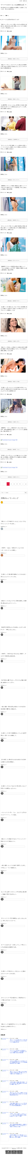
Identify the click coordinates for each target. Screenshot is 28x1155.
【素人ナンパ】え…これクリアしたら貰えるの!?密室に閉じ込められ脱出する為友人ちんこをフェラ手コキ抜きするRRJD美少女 (14, 66)
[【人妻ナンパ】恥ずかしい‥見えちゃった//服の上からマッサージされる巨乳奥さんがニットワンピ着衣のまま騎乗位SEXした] (13, 960)
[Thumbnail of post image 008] (14, 124)
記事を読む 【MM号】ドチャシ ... (14, 220)
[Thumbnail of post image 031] (14, 245)
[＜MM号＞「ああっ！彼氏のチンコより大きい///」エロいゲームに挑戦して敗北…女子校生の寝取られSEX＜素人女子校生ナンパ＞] (13, 537)
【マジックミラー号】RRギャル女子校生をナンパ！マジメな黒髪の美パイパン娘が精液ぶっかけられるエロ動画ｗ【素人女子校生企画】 (18, 1051)
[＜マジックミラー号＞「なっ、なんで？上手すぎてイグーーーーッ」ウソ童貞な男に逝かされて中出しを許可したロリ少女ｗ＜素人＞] (13, 801)
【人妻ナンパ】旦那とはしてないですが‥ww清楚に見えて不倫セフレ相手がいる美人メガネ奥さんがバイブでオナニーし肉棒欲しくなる (14, 308)
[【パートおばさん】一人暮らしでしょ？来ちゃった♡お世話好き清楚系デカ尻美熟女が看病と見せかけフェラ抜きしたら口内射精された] (13, 934)
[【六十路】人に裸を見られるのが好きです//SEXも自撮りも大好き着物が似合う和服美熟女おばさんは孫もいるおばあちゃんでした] (13, 748)
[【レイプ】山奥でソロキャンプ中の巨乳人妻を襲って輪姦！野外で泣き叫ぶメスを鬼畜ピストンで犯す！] (13, 881)
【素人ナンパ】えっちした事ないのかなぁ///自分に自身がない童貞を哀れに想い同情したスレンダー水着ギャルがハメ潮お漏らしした (14, 26)
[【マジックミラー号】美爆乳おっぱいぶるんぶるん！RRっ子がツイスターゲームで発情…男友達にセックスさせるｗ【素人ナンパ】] (13, 907)
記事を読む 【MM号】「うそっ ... (14, 449)
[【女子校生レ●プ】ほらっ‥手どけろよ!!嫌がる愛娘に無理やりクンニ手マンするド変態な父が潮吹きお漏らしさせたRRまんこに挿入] (13, 669)
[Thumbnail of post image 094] (14, 407)
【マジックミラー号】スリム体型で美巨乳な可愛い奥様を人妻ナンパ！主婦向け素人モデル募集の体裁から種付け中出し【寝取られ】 (14, 227)
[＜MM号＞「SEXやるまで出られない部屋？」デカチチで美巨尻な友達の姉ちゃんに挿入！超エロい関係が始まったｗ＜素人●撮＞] (13, 643)
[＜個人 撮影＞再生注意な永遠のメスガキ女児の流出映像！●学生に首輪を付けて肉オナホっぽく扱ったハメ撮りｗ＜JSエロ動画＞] (13, 695)
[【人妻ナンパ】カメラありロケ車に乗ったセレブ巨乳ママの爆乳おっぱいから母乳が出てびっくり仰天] (13, 775)
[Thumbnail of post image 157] (10, 468)
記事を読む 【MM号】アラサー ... (14, 300)
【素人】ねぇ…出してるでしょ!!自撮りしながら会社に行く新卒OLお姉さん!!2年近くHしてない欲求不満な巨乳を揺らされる (18, 1094)
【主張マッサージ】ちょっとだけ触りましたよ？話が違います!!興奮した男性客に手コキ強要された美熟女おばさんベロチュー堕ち (14, 457)
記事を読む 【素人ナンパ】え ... (14, 58)
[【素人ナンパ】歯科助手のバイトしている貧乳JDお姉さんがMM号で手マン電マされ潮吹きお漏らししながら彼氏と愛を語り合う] (13, 1013)
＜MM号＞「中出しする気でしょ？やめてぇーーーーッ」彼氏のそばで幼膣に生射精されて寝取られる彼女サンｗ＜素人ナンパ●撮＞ (18, 1115)
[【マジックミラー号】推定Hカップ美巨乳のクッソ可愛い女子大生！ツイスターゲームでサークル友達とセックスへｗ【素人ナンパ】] (13, 987)
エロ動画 (10, 31)
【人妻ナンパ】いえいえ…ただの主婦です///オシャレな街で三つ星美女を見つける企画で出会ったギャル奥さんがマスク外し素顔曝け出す (14, 389)
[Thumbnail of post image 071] (14, 205)
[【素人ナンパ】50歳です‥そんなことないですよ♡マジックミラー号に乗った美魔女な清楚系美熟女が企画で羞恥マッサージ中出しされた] (13, 510)
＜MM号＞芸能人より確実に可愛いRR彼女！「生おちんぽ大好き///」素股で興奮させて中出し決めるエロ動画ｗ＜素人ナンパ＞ (18, 1083)
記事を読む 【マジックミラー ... (14, 179)
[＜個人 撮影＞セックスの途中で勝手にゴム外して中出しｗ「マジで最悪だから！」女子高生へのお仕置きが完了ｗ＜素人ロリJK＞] (13, 854)
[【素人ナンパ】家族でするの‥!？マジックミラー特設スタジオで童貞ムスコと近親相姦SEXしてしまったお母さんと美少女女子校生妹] (13, 828)
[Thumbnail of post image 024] (14, 286)
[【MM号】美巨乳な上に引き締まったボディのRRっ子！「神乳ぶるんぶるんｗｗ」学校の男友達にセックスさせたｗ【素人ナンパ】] (13, 616)
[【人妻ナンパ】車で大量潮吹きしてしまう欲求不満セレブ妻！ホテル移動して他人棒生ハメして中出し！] (13, 722)
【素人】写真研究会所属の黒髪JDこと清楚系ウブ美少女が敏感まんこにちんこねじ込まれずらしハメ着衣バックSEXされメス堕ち (18, 1125)
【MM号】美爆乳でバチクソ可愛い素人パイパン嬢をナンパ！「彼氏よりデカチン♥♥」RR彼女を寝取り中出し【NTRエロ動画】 (18, 1136)
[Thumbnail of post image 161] (14, 84)
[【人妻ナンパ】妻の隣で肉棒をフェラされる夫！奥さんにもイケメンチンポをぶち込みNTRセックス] (13, 563)
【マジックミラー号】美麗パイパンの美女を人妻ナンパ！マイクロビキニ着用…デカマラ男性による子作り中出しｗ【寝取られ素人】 (14, 147)
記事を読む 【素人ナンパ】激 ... (14, 381)
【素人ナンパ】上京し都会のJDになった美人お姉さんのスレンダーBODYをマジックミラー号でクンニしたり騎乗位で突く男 (18, 1041)
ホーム (3, 15)
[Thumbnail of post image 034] (14, 44)
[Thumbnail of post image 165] (14, 326)
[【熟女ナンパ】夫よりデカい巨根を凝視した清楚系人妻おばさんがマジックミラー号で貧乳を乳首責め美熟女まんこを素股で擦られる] (13, 590)
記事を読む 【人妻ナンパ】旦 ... (14, 341)
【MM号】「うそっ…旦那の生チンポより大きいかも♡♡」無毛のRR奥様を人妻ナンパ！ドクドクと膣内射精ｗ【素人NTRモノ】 (14, 429)
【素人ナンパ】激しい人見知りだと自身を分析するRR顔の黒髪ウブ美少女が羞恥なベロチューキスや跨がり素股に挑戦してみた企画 (14, 349)
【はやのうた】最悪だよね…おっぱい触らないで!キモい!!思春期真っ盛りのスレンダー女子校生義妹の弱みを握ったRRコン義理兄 (18, 1062)
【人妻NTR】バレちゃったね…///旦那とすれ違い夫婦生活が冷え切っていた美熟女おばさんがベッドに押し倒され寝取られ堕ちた (14, 106)
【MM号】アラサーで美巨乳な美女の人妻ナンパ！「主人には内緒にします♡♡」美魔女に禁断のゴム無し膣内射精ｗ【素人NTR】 (14, 268)
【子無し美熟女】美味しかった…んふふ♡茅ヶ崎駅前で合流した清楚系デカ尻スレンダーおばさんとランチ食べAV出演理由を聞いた (18, 1104)
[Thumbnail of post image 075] (10, 441)
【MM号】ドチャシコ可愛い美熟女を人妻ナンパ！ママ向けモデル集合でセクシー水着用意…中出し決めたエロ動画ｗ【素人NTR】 (14, 187)
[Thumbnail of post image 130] (14, 165)
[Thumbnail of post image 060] (14, 366)
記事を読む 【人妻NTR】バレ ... (14, 139)
